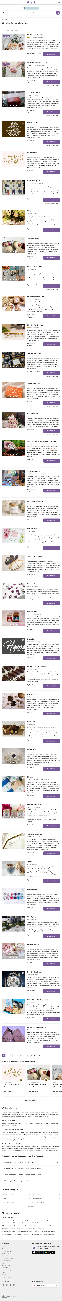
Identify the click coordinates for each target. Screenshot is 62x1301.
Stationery (49, 1223)
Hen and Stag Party (7, 1234)
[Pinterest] (10, 1285)
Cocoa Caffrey (32, 122)
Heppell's (30, 639)
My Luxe (30, 777)
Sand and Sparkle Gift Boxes (37, 1000)
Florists (10, 1225)
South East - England (7, 1195)
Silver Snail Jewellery (34, 267)
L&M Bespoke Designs (35, 805)
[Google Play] (50, 1253)
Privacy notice (5, 1253)
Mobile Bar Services (35, 1220)
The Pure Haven (33, 238)
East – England (36, 1195)
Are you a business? (7, 1265)
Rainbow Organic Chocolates (37, 667)
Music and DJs (26, 1223)
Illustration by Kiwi (33, 181)
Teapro (29, 862)
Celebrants (26, 1234)
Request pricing (51, 54)
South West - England (38, 1202)
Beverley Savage (33, 944)
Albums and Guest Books (8, 1231)
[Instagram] (14, 1285)
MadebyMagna (32, 917)
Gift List (4, 1274)
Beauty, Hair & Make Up (8, 1220)
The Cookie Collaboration (36, 556)
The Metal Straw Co (34, 834)
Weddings (4, 19)
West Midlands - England (39, 1198)
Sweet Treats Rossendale (36, 1027)
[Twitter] (6, 1285)
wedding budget (6, 1116)
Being (29, 211)
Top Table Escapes (34, 92)
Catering (4, 1225)
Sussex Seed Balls (33, 383)
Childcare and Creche (36, 1234)
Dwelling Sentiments (34, 972)
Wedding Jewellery (49, 1234)
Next (39, 1055)
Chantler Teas (32, 611)
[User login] (59, 2)
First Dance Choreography (48, 1231)
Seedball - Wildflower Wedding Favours (41, 441)
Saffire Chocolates (34, 353)
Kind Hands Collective (35, 501)
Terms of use (5, 1249)
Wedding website (6, 1277)
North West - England (8, 1202)
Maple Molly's (32, 152)
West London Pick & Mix (35, 297)
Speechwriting (35, 1223)
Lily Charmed (32, 529)
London (4, 1198)
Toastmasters (17, 1234)
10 (34, 1055)
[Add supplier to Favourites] (23, 36)
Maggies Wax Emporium (35, 325)
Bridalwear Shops (6, 1223)
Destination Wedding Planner (24, 1231)
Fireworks (36, 1231)
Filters (7, 30)
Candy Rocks (32, 889)
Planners (13, 1228)
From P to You (32, 694)
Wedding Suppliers (7, 1217)
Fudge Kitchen (32, 413)
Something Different (47, 1220)
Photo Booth (5, 1228)
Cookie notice (5, 1256)
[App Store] (38, 1253)
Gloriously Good (33, 749)
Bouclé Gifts (31, 722)
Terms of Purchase (6, 1251)
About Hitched (5, 1267)
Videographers (28, 1225)
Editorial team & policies (8, 1270)
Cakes (43, 1223)
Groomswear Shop (30, 1228)
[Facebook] (3, 1285)
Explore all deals (30, 1100)
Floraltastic (31, 584)
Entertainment (16, 1223)
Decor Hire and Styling (22, 1220)
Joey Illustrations (33, 471)
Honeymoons (41, 1228)
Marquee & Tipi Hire (49, 1225)
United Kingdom (40, 1285)
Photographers (18, 1225)
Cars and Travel (38, 1225)
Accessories (20, 1228)
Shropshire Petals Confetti (37, 63)
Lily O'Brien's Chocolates (36, 35)
